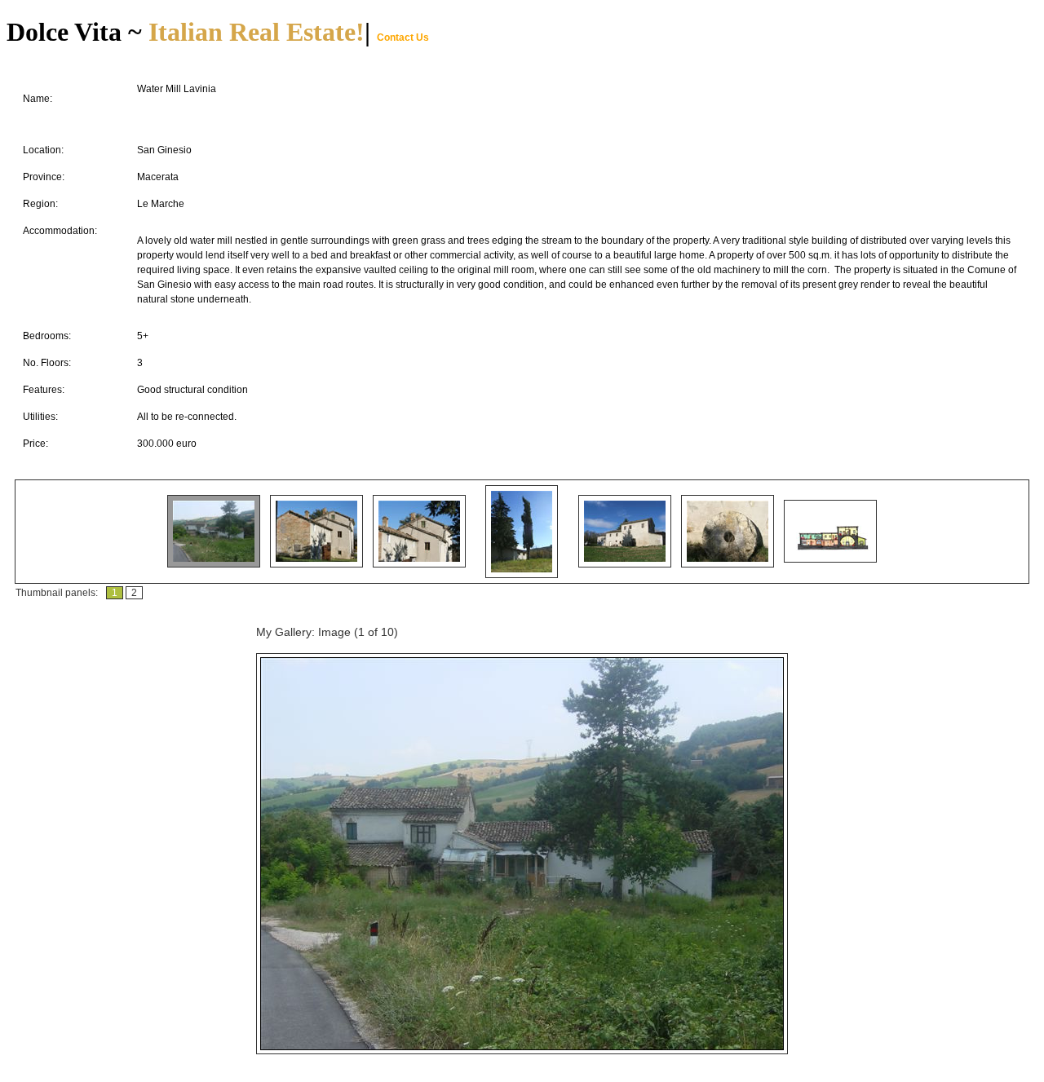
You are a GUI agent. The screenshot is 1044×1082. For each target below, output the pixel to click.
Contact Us (403, 37)
